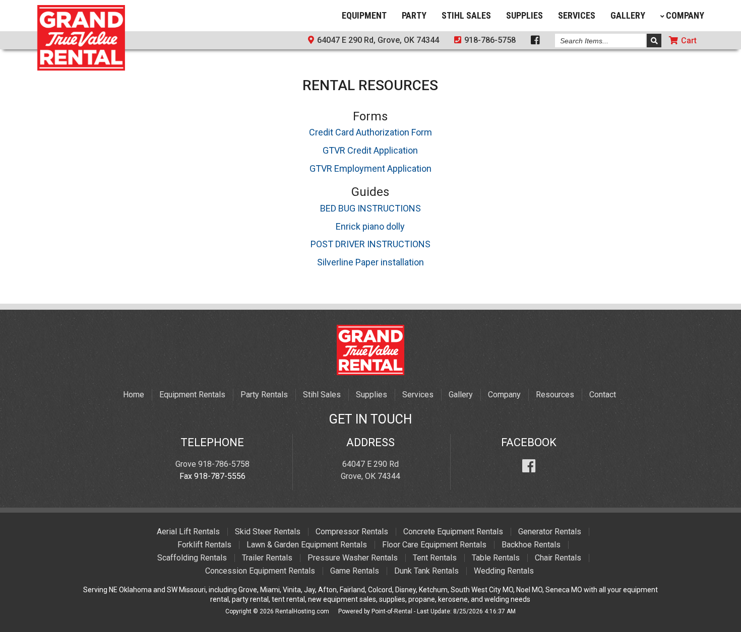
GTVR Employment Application (370, 168)
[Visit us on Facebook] (528, 464)
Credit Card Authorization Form (370, 132)
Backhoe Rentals (531, 544)
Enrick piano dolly (370, 226)
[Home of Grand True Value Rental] (370, 372)
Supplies (524, 15)
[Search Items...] (654, 40)
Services (576, 15)
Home (133, 394)
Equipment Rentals (192, 394)
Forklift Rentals (204, 544)
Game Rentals (354, 571)
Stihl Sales (466, 15)
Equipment (364, 15)
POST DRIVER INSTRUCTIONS (370, 244)
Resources (555, 394)
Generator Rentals (549, 531)
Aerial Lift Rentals (188, 531)
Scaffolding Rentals (192, 558)
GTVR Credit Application (370, 150)
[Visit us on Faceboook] (535, 41)
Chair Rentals (558, 558)
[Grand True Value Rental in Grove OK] (81, 67)
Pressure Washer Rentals (352, 558)
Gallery (627, 15)
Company (685, 15)
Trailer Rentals (267, 558)
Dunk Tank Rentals (426, 571)
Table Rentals (496, 558)
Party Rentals (264, 394)
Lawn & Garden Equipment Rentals (306, 544)
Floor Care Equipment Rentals (434, 544)
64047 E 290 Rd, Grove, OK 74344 (377, 40)
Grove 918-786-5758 (212, 464)
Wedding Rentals (504, 571)
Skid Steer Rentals (267, 531)
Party (414, 15)
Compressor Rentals (352, 531)
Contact (602, 394)
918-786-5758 (489, 40)
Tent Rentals (435, 558)
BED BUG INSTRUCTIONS (370, 208)
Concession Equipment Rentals (260, 571)
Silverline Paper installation (370, 262)
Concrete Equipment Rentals (453, 531)
